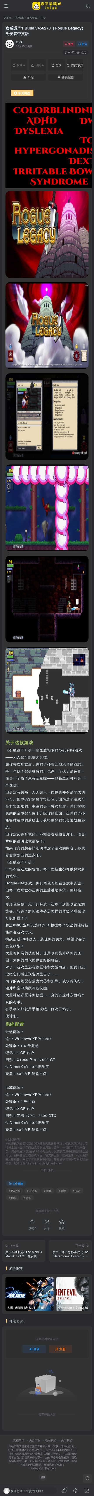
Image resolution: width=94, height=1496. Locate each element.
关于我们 (66, 1440)
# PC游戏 (14, 1190)
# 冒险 (62, 1190)
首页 (8, 17)
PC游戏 (19, 17)
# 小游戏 (32, 1190)
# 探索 (76, 1190)
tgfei (19, 42)
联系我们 (50, 1440)
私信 (84, 44)
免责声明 (34, 1440)
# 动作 (48, 1190)
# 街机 (27, 1197)
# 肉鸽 (12, 1197)
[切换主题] (87, 1478)
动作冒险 (32, 17)
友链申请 (18, 1440)
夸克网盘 (24, 93)
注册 (62, 1349)
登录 (36, 1349)
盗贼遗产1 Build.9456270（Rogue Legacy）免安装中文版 (45, 30)
